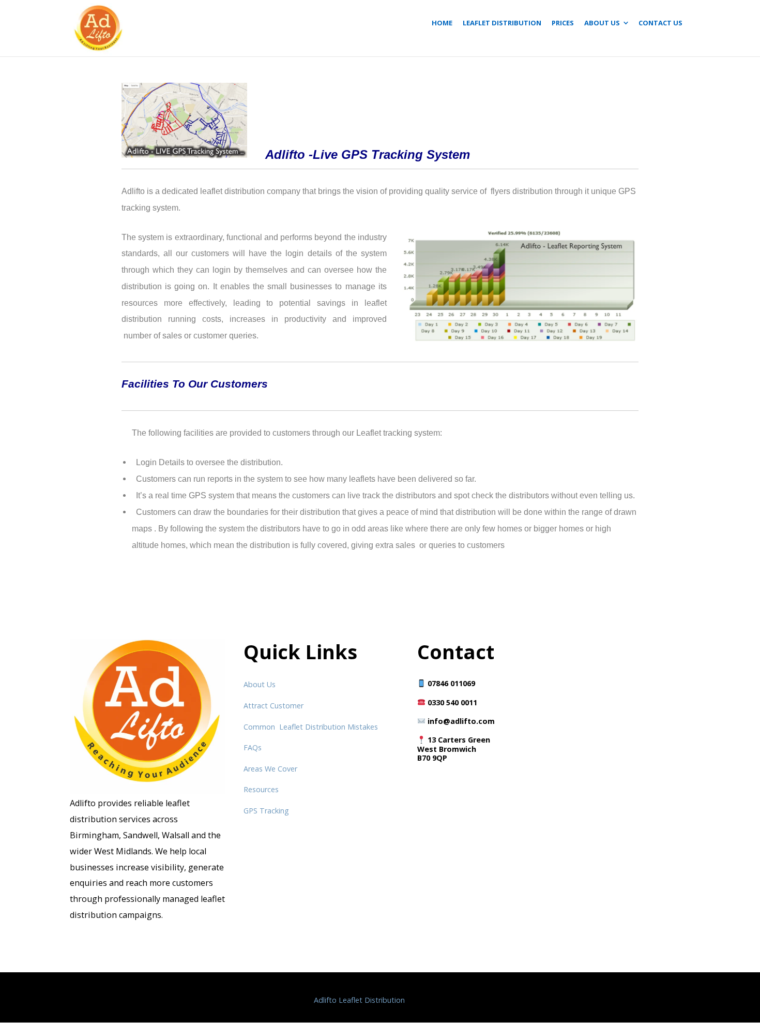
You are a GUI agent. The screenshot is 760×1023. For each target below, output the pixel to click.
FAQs (253, 747)
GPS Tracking (266, 811)
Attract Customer (273, 705)
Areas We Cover (270, 769)
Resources (261, 789)
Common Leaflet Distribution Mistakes (311, 727)
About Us (260, 684)
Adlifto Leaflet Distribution (359, 1000)
